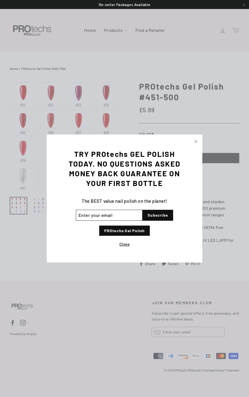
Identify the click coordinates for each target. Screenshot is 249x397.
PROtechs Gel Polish (124, 230)
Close (124, 244)
